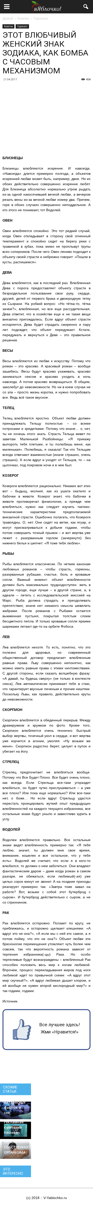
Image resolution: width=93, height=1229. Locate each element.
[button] (86, 6)
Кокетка (8, 26)
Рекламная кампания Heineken (14, 1127)
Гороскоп (22, 26)
